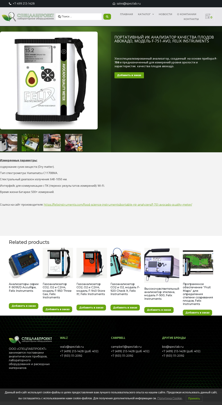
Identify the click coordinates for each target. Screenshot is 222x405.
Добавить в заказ (129, 75)
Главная (126, 14)
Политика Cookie (169, 398)
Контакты (191, 19)
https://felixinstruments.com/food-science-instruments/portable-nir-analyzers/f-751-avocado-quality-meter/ (118, 204)
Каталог (144, 14)
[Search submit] (107, 17)
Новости (165, 14)
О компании (186, 14)
